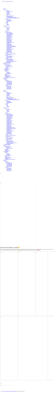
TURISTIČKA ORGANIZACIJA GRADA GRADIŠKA (10, 391)
